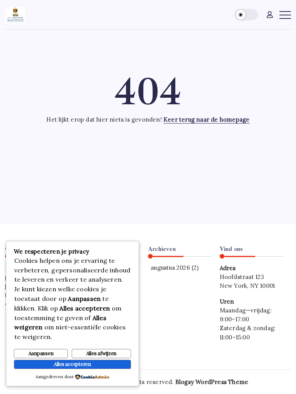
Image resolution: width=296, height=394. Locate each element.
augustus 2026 (170, 267)
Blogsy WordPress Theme (211, 382)
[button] (246, 15)
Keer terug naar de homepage (206, 119)
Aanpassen (41, 353)
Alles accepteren (72, 364)
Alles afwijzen (101, 353)
